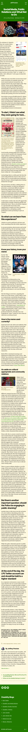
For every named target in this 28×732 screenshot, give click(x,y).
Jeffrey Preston (10, 18)
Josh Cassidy (6, 712)
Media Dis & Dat (7, 718)
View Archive (5, 668)
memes (15, 643)
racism (19, 643)
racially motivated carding (18, 416)
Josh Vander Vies (7, 715)
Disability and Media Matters (10, 703)
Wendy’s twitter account (18, 164)
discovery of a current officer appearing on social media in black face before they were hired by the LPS (14, 419)
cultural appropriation (8, 643)
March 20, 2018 (20, 18)
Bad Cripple (6, 700)
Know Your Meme (19, 365)
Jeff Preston (14, 2)
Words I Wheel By (7, 721)
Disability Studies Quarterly (10, 706)
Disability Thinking (7, 709)
